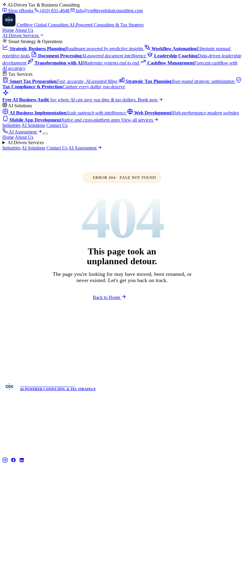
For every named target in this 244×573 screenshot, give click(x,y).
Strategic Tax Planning (84, 499)
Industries (11, 125)
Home (8, 30)
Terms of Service (175, 561)
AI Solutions (33, 125)
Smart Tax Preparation (84, 491)
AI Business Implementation (150, 491)
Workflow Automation (83, 525)
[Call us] (5, 131)
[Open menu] (45, 133)
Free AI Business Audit (208, 499)
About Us (24, 30)
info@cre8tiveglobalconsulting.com (109, 10)
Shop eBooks (21, 10)
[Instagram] (5, 460)
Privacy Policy (209, 561)
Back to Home (107, 297)
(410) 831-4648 (55, 10)
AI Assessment (23, 131)
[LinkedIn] (21, 460)
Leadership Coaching (82, 534)
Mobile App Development (148, 508)
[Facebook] (13, 460)
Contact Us (57, 125)
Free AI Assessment (164, 329)
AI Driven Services (21, 35)
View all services (137, 119)
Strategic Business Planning (88, 516)
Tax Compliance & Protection (90, 508)
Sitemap (235, 561)
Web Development (141, 499)
